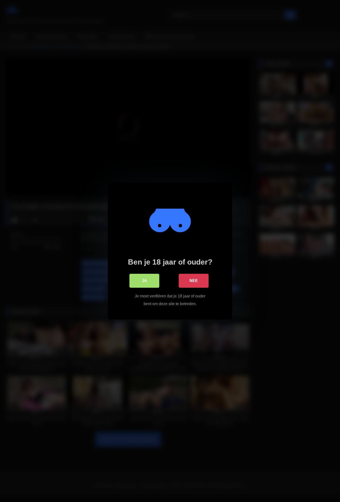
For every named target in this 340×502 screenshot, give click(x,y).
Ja (144, 281)
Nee (193, 281)
